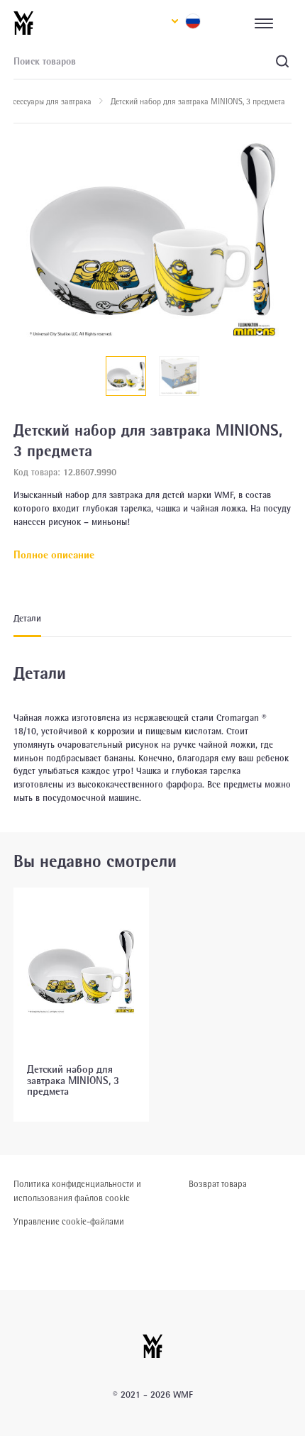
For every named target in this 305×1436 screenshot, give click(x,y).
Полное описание (53, 555)
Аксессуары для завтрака (48, 102)
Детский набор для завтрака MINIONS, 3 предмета (73, 1081)
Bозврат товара (218, 1185)
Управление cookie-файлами (68, 1222)
